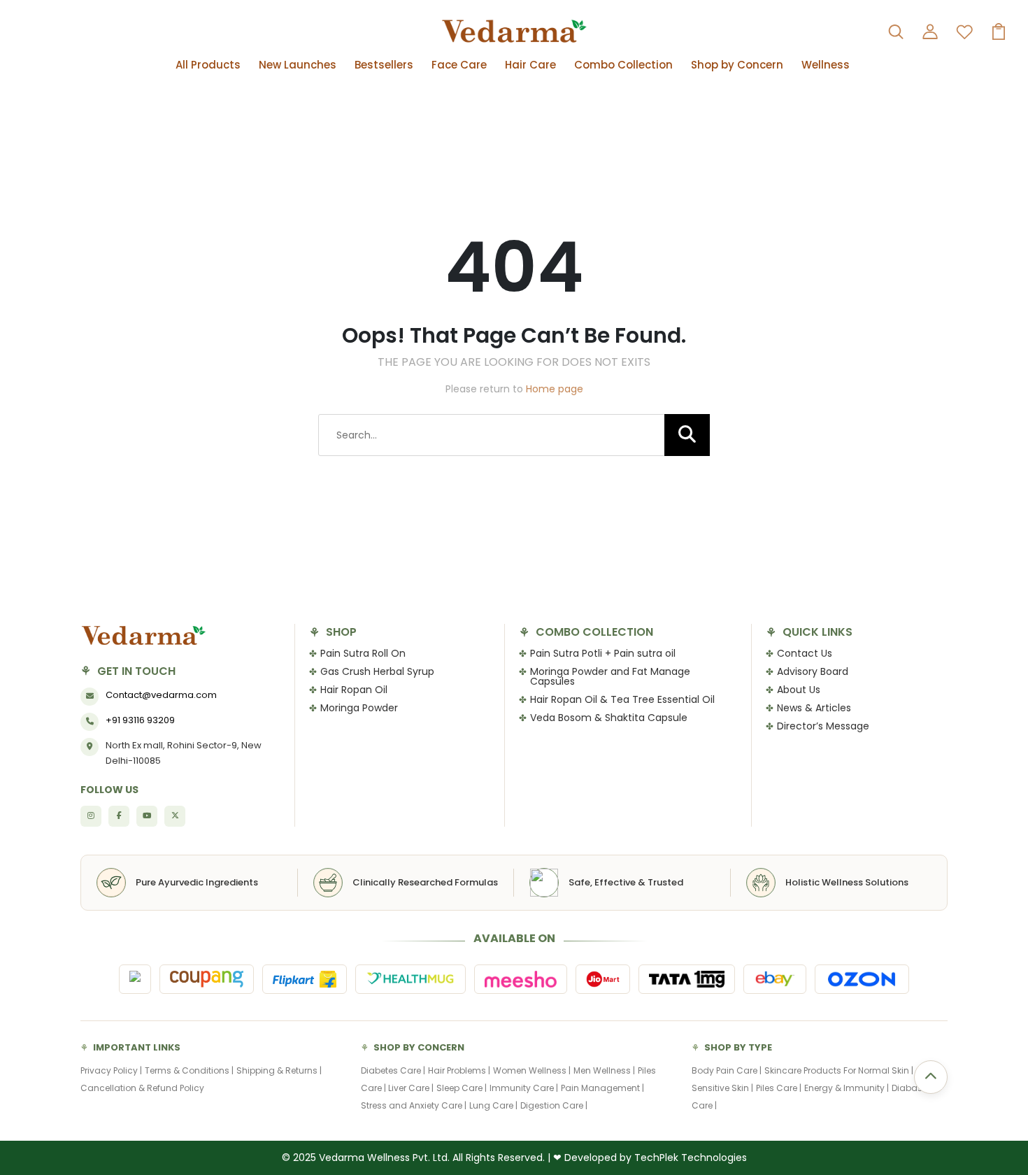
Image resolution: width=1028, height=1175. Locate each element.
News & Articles (814, 708)
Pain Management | (602, 1088)
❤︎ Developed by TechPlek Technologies (650, 1158)
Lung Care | (493, 1105)
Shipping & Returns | (279, 1070)
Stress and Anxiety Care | (413, 1105)
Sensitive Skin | (722, 1088)
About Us (798, 690)
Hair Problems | (459, 1070)
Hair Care (530, 64)
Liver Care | (411, 1088)
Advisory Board (812, 671)
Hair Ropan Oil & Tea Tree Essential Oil (622, 699)
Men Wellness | (604, 1070)
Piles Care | (778, 1088)
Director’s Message (823, 726)
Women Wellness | (532, 1070)
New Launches (297, 64)
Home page (554, 389)
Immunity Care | (524, 1088)
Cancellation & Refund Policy (142, 1088)
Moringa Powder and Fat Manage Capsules (610, 676)
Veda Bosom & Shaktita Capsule (608, 717)
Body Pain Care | (727, 1070)
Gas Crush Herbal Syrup (377, 671)
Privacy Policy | (111, 1070)
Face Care (459, 64)
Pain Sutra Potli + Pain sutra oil (603, 653)
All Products (208, 64)
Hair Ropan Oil (353, 690)
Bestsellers (384, 64)
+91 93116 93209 (140, 720)
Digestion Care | (553, 1105)
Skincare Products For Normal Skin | (838, 1070)
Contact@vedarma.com (161, 695)
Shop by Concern (737, 64)
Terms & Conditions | (189, 1070)
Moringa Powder (359, 708)
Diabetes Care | (393, 1070)
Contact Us (804, 653)
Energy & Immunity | (846, 1088)
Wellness (825, 64)
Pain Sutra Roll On (363, 653)
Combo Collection (623, 64)
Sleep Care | (461, 1088)
